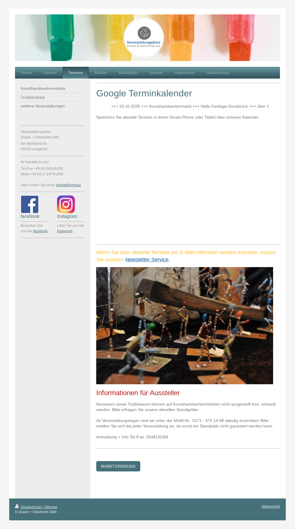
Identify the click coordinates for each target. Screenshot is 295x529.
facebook (40, 231)
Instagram (65, 231)
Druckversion (31, 507)
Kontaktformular (68, 185)
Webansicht (271, 507)
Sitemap (50, 507)
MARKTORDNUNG (118, 466)
